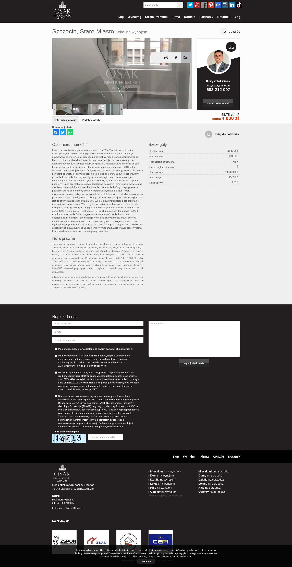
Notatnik (223, 17)
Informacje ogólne (65, 120)
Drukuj (166, 57)
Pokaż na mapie (176, 57)
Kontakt (189, 17)
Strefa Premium (156, 17)
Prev (54, 109)
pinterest (211, 5)
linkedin (232, 5)
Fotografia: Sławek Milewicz (67, 508)
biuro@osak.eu (66, 499)
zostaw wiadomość (218, 103)
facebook (204, 5)
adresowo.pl (175, 495)
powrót (234, 31)
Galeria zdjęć (186, 57)
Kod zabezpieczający (67, 431)
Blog (237, 17)
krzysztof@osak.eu (218, 85)
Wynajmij (134, 17)
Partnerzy (206, 17)
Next (121, 109)
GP (218, 5)
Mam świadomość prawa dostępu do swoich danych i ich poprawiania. (95, 348)
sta (225, 5)
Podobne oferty (91, 120)
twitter (190, 5)
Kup (121, 17)
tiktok (239, 5)
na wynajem (165, 471)
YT (197, 5)
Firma (176, 17)
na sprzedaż (214, 471)
